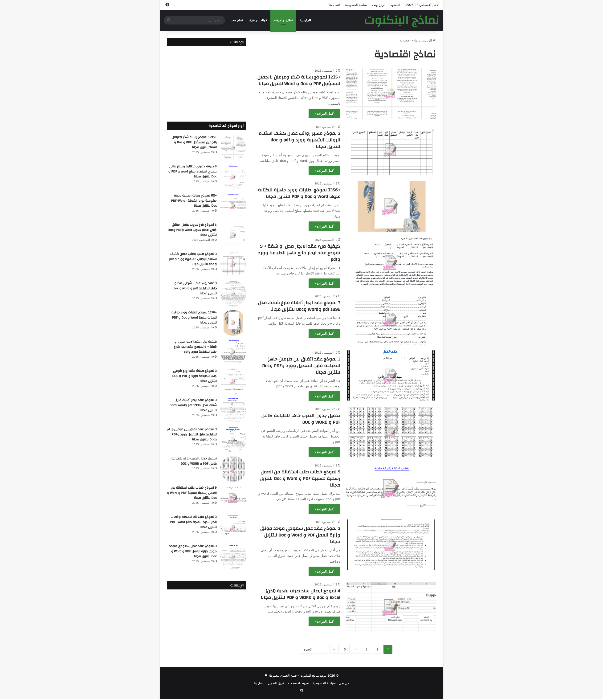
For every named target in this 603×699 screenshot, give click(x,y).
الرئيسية (305, 20)
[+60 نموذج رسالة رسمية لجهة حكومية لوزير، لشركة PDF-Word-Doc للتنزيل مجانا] (233, 206)
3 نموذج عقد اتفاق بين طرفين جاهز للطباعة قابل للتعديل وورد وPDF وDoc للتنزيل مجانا (301, 365)
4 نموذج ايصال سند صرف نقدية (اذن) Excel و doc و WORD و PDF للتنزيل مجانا (300, 594)
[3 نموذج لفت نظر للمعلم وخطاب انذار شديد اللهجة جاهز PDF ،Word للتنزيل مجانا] (233, 527)
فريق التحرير (276, 683)
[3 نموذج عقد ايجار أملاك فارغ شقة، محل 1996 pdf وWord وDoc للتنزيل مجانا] (391, 319)
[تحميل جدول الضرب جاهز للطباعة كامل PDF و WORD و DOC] (391, 432)
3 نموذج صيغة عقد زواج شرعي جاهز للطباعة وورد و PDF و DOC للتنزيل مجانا (194, 376)
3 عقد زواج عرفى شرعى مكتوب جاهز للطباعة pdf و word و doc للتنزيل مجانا (194, 288)
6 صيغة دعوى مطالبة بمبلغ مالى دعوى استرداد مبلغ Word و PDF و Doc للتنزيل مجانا (192, 171)
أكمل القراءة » (324, 113)
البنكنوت (394, 5)
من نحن (344, 683)
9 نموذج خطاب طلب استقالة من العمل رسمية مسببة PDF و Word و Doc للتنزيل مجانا (300, 478)
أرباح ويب (378, 5)
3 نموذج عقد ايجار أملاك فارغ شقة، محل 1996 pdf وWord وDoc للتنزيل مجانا (299, 306)
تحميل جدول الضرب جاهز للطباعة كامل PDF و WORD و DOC (300, 418)
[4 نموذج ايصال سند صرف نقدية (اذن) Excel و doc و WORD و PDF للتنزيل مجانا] (391, 607)
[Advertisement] (206, 80)
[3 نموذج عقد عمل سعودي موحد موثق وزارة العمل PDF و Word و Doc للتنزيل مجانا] (391, 544)
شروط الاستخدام (299, 683)
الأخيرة (308, 649)
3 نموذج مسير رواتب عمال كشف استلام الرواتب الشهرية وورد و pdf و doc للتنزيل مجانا (299, 140)
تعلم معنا (237, 20)
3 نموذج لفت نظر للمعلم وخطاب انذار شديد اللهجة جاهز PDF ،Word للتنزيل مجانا (193, 522)
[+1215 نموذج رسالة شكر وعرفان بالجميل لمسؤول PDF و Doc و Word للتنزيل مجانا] (391, 93)
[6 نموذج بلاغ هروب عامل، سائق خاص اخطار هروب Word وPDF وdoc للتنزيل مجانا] (233, 235)
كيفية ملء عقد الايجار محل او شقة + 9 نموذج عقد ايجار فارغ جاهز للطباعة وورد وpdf (299, 253)
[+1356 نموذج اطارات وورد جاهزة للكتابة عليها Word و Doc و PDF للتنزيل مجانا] (391, 206)
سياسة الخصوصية (356, 5)
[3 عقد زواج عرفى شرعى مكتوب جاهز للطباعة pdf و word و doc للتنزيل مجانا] (233, 294)
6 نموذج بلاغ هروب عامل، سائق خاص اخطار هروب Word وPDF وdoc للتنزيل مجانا (192, 230)
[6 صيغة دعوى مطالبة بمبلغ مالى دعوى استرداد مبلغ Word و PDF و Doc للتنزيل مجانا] (233, 177)
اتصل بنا (334, 5)
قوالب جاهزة (258, 20)
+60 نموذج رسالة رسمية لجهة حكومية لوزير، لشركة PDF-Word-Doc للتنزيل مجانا (194, 200)
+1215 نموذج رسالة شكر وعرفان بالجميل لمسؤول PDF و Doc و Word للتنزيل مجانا (298, 80)
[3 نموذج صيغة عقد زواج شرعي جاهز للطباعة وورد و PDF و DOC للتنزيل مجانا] (233, 381)
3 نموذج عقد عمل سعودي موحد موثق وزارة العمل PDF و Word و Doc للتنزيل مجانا (300, 535)
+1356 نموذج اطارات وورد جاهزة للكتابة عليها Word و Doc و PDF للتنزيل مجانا (299, 193)
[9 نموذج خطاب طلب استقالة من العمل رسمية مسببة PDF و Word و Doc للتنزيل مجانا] (391, 488)
